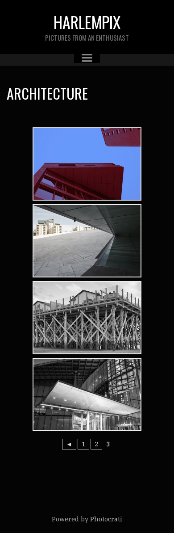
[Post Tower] (87, 394)
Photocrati (106, 519)
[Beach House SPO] (87, 317)
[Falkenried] (87, 164)
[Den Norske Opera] (87, 240)
